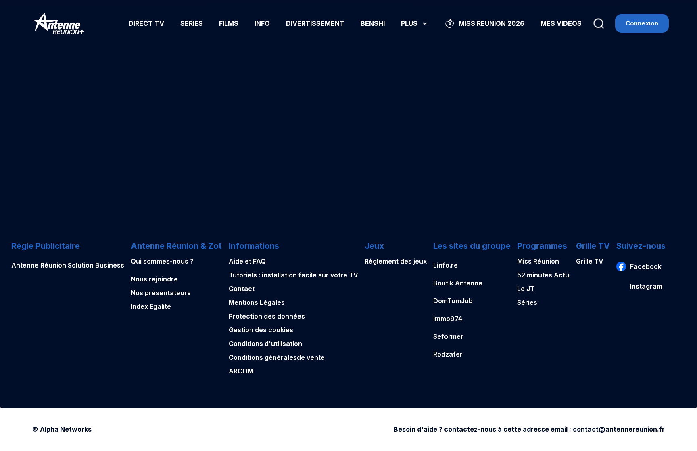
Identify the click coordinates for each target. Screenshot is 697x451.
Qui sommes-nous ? (162, 261)
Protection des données (267, 316)
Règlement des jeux (396, 261)
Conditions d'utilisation (265, 344)
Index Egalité (151, 306)
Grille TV (589, 261)
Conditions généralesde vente (277, 357)
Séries (527, 302)
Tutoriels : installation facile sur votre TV (293, 275)
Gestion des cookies (261, 330)
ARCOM (241, 371)
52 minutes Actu (543, 275)
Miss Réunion (538, 261)
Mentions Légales (257, 302)
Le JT (525, 289)
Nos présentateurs (161, 293)
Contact (242, 289)
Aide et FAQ (247, 261)
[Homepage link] (59, 23)
